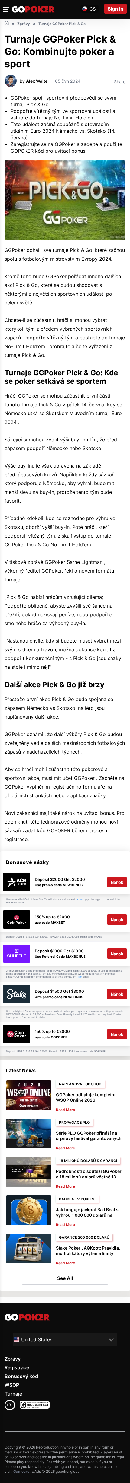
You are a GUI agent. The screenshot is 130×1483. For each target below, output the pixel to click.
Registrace (17, 1367)
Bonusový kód (21, 1376)
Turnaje (13, 1394)
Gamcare (21, 1471)
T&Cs (79, 899)
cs (92, 9)
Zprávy (13, 1359)
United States (36, 1339)
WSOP (12, 1385)
